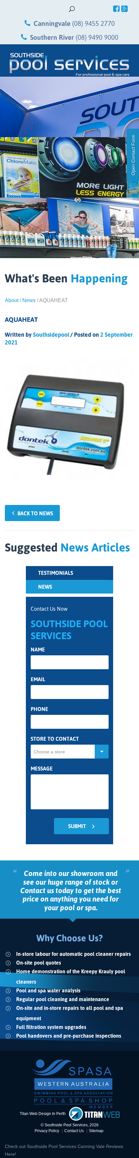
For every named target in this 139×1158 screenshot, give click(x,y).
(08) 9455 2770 (93, 23)
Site (96, 1131)
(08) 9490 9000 (97, 37)
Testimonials (55, 573)
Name (38, 650)
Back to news (35, 513)
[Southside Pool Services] (69, 65)
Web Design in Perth (47, 1113)
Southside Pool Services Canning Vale (66, 1146)
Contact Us (74, 1131)
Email (38, 679)
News (29, 300)
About (11, 300)
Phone (39, 709)
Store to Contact (55, 739)
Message (42, 769)
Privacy (47, 1131)
